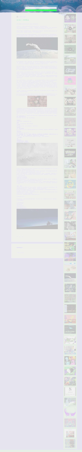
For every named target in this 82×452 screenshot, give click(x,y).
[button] (66, 1)
